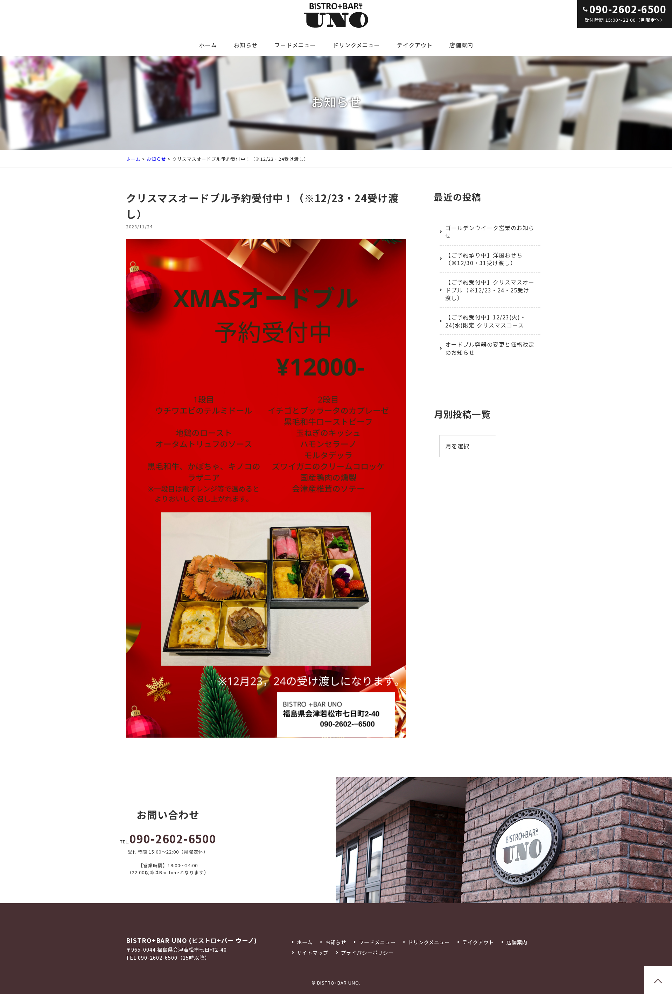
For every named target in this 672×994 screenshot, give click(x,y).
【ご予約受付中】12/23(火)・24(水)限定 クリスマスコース (485, 321)
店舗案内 (461, 45)
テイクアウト (415, 45)
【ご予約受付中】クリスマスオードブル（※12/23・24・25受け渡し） (489, 290)
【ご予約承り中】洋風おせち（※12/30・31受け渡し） (484, 259)
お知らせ (246, 45)
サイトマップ (312, 952)
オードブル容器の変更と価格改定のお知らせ (489, 348)
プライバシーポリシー (367, 952)
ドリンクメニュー (356, 45)
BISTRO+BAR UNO (338, 982)
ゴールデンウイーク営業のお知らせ (489, 231)
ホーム (208, 45)
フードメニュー (295, 45)
